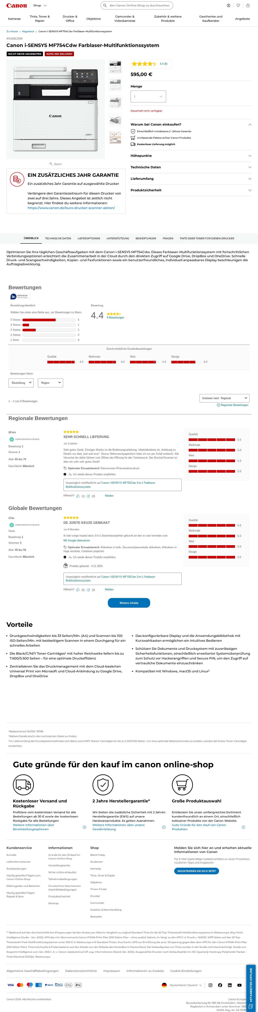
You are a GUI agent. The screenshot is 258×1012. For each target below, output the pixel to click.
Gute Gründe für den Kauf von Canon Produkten (199, 827)
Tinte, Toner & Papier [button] (40, 19)
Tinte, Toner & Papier (102, 875)
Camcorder (97, 902)
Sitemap (53, 903)
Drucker (95, 896)
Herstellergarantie (59, 865)
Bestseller (96, 916)
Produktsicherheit (59, 896)
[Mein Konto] (228, 5)
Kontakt (11, 854)
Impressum (111, 971)
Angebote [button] (242, 19)
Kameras (95, 868)
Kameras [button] (14, 19)
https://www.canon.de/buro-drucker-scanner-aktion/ (71, 208)
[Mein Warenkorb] (248, 5)
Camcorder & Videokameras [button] (124, 19)
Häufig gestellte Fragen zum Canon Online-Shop (23, 877)
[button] (251, 988)
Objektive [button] (93, 19)
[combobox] (137, 5)
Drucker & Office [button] (70, 19)
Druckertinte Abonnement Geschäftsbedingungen (64, 887)
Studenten (96, 861)
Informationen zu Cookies (145, 971)
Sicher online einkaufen (62, 872)
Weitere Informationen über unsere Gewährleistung (119, 827)
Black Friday (97, 854)
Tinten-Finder (98, 889)
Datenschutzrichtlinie (81, 971)
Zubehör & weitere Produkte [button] (168, 19)
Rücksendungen (16, 868)
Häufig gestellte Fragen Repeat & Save (20, 894)
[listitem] (115, 66)
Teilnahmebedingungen (62, 879)
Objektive (96, 882)
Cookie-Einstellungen (186, 971)
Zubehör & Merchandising (106, 909)
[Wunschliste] (238, 5)
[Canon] (16, 5)
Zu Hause (12, 31)
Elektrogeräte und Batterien (23, 885)
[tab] (31, 238)
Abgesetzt (28, 31)
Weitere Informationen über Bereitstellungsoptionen (33, 827)
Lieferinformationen (18, 861)
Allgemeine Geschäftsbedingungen (32, 971)
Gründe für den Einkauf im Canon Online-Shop (64, 856)
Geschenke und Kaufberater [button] (211, 19)
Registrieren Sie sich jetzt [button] (197, 871)
